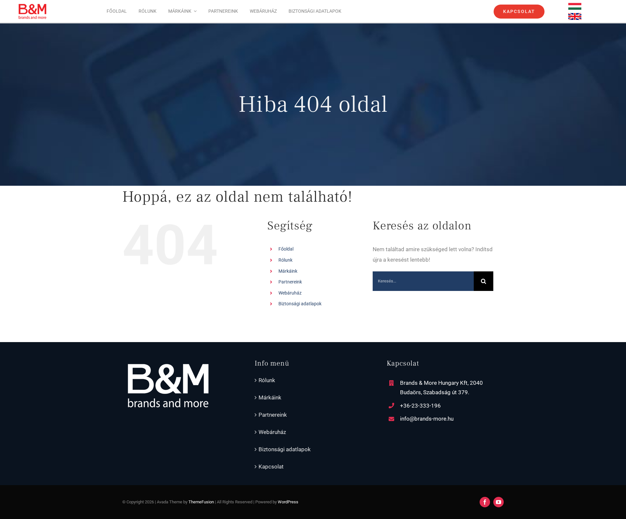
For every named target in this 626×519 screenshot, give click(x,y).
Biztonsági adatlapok (299, 303)
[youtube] (498, 502)
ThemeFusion (201, 501)
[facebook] (485, 502)
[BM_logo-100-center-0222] (32, 6)
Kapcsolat (271, 466)
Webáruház (290, 293)
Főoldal (285, 249)
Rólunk (285, 260)
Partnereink (290, 281)
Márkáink (287, 271)
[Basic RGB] (574, 5)
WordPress (288, 501)
